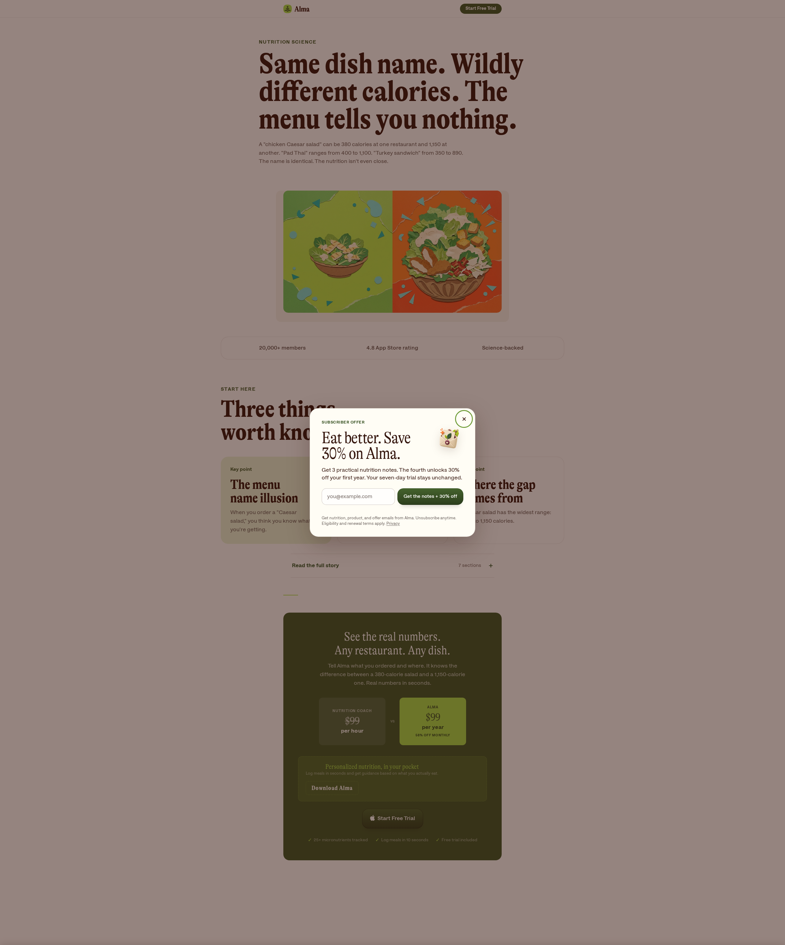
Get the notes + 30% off (430, 496)
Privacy (393, 524)
